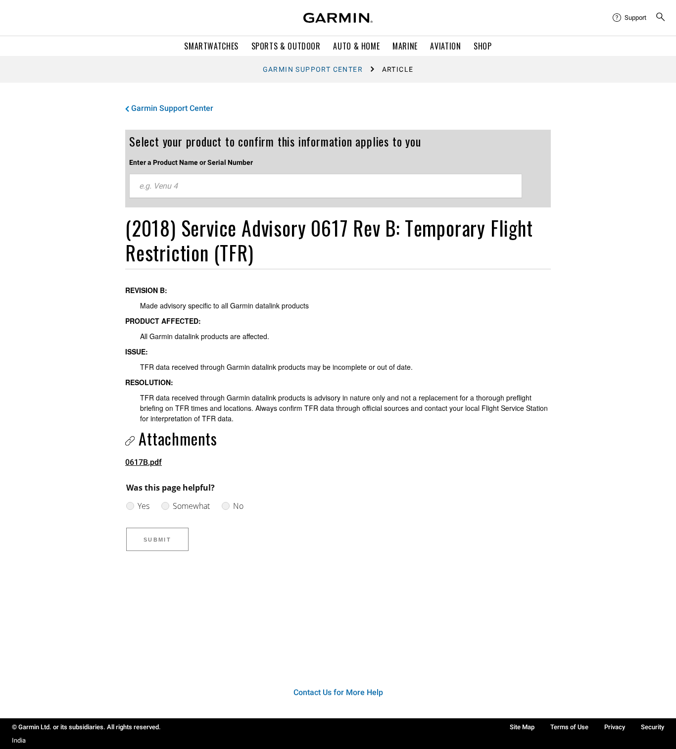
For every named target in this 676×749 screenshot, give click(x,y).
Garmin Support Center (313, 69)
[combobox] (325, 186)
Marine (405, 46)
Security (652, 727)
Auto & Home (356, 46)
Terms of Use (569, 727)
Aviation (445, 46)
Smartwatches (211, 46)
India (19, 740)
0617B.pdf (143, 462)
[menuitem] (630, 18)
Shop (483, 46)
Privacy (614, 727)
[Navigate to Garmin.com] (338, 18)
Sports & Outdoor (286, 46)
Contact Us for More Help (338, 692)
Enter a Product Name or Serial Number (191, 162)
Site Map (522, 727)
